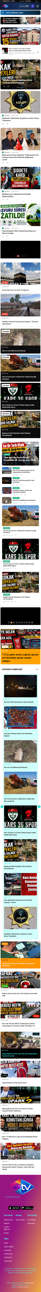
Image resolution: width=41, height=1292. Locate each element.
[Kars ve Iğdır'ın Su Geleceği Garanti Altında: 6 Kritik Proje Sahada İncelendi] (20, 20)
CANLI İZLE (8, 1261)
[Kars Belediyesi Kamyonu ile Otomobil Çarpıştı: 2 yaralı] (20, 616)
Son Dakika (31, 1220)
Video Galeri (20, 1220)
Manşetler (31, 1223)
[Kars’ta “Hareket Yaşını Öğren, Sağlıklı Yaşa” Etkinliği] (20, 256)
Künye (6, 1233)
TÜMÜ (37, 669)
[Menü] (37, 6)
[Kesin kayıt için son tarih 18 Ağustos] (20, 249)
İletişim (6, 1223)
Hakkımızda (8, 1220)
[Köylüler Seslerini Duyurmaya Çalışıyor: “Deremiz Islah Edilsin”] (25, 256)
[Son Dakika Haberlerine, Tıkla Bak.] (2, 12)
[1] (17, 87)
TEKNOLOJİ (8, 1254)
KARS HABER (8, 1247)
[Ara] (33, 6)
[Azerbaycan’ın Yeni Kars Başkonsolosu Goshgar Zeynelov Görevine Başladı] (16, 256)
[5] (23, 87)
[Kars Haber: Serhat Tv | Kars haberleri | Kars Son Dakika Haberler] (5, 6)
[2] (18, 87)
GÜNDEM (7, 1250)
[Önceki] (3, 74)
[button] (4, 86)
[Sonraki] (37, 74)
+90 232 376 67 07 (23, 1287)
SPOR (6, 1243)
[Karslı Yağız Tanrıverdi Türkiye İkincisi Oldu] (18, 256)
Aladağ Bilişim (29, 1283)
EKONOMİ (8, 1257)
